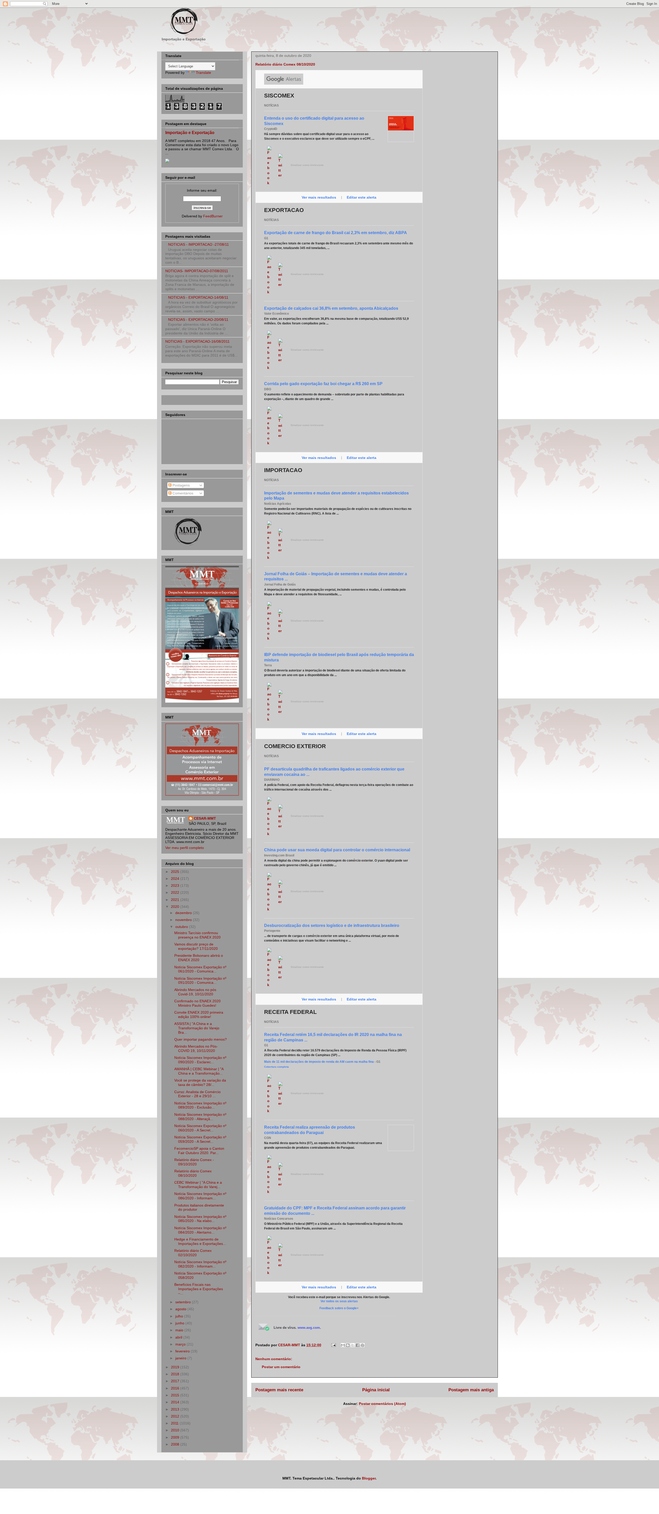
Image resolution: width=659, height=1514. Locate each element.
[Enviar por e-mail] (342, 1345)
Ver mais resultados (319, 198)
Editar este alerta (361, 198)
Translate (203, 72)
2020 (175, 907)
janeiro (181, 1358)
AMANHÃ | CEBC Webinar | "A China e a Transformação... (198, 1071)
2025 (175, 872)
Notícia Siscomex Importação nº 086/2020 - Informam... (200, 1196)
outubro (182, 927)
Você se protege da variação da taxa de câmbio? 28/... (200, 1082)
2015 (175, 1395)
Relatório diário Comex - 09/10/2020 (194, 1162)
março (181, 1344)
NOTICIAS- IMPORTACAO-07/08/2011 (196, 271)
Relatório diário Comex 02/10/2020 (193, 1253)
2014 (175, 1402)
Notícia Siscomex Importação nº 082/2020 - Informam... (200, 1264)
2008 (175, 1444)
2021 (175, 900)
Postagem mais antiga (471, 1389)
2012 (175, 1416)
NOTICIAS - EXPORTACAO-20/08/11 (198, 319)
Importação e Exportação (189, 132)
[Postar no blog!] (347, 1345)
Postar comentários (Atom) (382, 1404)
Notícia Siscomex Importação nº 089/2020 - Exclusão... (200, 1105)
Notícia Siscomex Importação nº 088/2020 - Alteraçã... (200, 1116)
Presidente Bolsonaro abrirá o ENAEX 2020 (198, 957)
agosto (181, 1309)
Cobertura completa (276, 1066)
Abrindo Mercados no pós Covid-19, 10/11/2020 (195, 992)
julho (179, 1316)
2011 (175, 1423)
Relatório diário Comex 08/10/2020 (193, 1173)
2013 (175, 1409)
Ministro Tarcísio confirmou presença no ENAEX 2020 (197, 935)
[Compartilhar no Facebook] (357, 1345)
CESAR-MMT (205, 818)
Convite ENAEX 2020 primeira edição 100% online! (198, 1014)
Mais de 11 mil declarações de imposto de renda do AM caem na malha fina (319, 1062)
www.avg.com (309, 1328)
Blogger (369, 1478)
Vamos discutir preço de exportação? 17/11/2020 (196, 946)
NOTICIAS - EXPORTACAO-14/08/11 (198, 297)
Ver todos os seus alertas (339, 1301)
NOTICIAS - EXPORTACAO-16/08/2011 (197, 341)
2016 (175, 1388)
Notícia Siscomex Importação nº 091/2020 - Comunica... (200, 980)
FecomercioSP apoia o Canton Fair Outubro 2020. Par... (199, 1150)
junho (180, 1323)
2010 (175, 1430)
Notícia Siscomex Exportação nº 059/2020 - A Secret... (200, 1139)
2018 (175, 1374)
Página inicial (376, 1389)
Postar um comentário (281, 1367)
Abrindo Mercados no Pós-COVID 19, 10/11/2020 (196, 1048)
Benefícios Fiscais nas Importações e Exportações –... (198, 1288)
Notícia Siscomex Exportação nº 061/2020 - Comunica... (200, 969)
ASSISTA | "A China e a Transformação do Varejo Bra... (196, 1028)
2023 (175, 885)
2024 (175, 878)
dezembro (184, 913)
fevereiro (183, 1351)
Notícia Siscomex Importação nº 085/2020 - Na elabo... (200, 1219)
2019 (175, 1367)
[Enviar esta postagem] (333, 1345)
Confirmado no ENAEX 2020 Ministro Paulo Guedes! (197, 1003)
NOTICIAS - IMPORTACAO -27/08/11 (198, 244)
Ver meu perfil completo (184, 848)
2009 (175, 1437)
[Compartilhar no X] (352, 1345)
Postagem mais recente (279, 1389)
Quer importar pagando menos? (200, 1039)
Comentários (182, 493)
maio (179, 1330)
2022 (175, 892)
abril (179, 1337)
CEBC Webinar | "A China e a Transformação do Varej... (198, 1184)
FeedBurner (213, 216)
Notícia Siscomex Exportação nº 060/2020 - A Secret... (200, 1128)
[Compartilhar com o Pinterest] (362, 1345)
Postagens (180, 485)
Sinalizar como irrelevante (307, 165)
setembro (183, 1302)
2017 (175, 1381)
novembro (184, 920)
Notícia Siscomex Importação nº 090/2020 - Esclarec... (200, 1060)
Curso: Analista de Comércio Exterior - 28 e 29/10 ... (197, 1094)
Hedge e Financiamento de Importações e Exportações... (200, 1241)
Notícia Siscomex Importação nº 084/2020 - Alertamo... (200, 1230)
